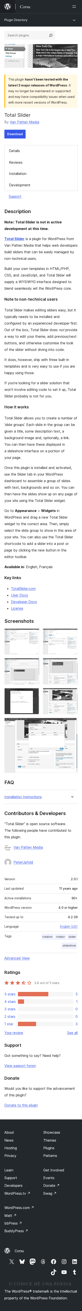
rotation (47, 936)
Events (48, 1178)
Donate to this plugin (21, 1105)
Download (15, 134)
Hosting (10, 1148)
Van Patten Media (24, 122)
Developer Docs (24, 602)
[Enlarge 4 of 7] (72, 664)
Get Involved (53, 1170)
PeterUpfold (23, 862)
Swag (50, 1193)
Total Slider (14, 239)
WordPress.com (19, 1207)
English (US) (69, 926)
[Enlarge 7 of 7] (72, 724)
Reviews (16, 162)
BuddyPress (16, 1231)
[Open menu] (75, 6)
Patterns (50, 1155)
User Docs (19, 595)
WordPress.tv (17, 1193)
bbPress (13, 1223)
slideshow (69, 945)
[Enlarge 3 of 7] (33, 664)
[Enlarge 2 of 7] (72, 634)
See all (72, 1033)
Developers (13, 1185)
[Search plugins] (50, 35)
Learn (8, 1170)
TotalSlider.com (23, 588)
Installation (17, 173)
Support (15, 196)
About (9, 1132)
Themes (49, 1140)
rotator (60, 936)
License (17, 608)
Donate (51, 1185)
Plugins (48, 1148)
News (9, 1140)
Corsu (19, 1251)
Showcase (51, 1132)
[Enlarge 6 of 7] (72, 694)
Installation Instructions (23, 797)
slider (72, 936)
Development (19, 185)
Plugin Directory (16, 20)
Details (14, 151)
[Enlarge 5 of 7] (33, 694)
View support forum (20, 1065)
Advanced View (17, 958)
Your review (13, 1033)
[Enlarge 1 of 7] (33, 634)
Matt (10, 1215)
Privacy (10, 1155)
